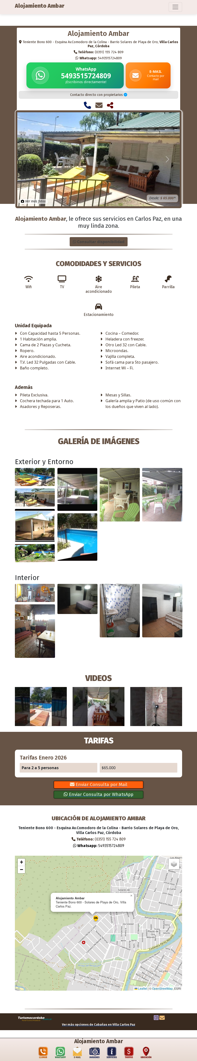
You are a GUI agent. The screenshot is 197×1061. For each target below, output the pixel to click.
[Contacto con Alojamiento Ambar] (99, 105)
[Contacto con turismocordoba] (162, 1018)
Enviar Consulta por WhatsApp (100, 794)
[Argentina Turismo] (35, 1018)
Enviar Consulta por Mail (100, 784)
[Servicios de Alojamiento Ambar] (112, 1053)
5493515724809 (101, 58)
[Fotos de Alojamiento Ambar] (95, 1053)
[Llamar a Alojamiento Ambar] (87, 105)
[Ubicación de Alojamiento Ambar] (146, 1053)
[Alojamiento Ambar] (35, 477)
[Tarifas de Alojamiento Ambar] (129, 1053)
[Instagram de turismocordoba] (156, 1018)
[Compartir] (110, 105)
